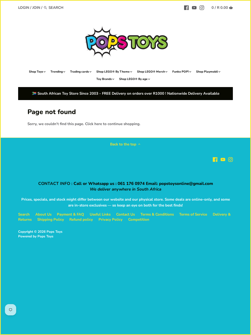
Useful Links (100, 214)
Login (23, 7)
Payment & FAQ (70, 214)
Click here (93, 123)
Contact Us (125, 214)
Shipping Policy (50, 219)
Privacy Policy (111, 219)
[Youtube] (194, 7)
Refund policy (81, 219)
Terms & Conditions (157, 214)
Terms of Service (193, 214)
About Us (43, 214)
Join (36, 7)
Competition (138, 219)
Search (24, 214)
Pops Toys (55, 231)
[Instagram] (202, 7)
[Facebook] (186, 7)
